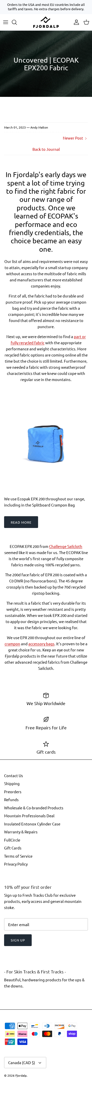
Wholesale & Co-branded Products (33, 807)
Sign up (18, 940)
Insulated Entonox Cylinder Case (32, 823)
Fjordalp (21, 1075)
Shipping (12, 783)
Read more (21, 522)
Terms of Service (18, 856)
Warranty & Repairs (21, 831)
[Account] (75, 22)
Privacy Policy (16, 863)
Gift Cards (12, 847)
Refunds (11, 799)
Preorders (12, 791)
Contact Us (13, 775)
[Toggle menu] (5, 22)
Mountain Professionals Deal (29, 815)
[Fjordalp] (46, 22)
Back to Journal (46, 149)
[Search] (16, 22)
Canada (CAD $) (21, 1062)
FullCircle (12, 839)
